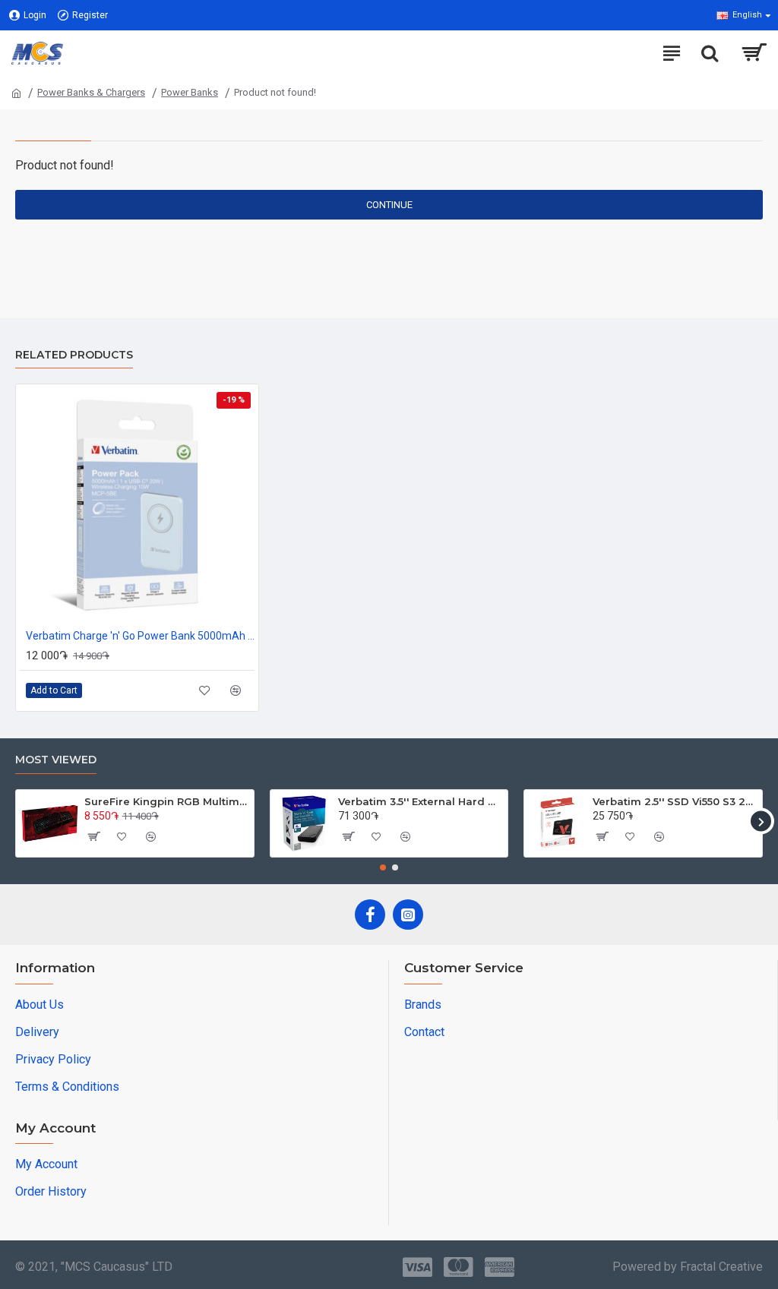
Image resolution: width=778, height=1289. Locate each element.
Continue (389, 204)
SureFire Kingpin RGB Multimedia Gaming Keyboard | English (166, 801)
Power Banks (189, 92)
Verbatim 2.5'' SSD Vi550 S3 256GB (675, 801)
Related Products (74, 355)
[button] (17, 821)
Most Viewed (55, 759)
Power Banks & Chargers (91, 92)
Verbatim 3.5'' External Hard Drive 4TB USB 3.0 (420, 801)
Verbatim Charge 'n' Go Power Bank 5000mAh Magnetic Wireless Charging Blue (140, 636)
